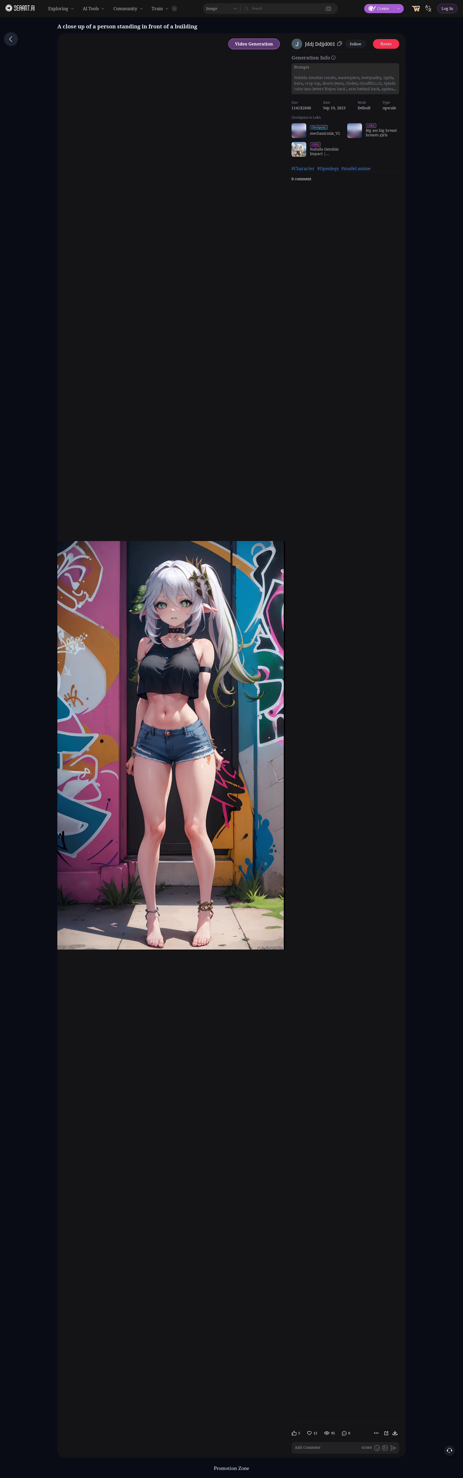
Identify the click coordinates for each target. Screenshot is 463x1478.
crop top (312, 83)
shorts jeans (332, 83)
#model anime (356, 168)
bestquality (370, 77)
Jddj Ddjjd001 (320, 44)
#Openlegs (328, 168)
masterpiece (348, 77)
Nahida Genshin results (315, 77)
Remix (386, 44)
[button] (328, 8)
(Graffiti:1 (368, 83)
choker (351, 83)
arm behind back (363, 88)
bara (298, 83)
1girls (387, 77)
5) (380, 83)
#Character (303, 168)
